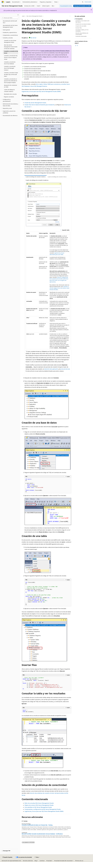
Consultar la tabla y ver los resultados (81, 30)
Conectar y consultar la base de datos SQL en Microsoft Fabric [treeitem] (11, 74)
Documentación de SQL (66, 6)
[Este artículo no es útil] (77, 45)
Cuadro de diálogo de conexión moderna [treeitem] (9, 90)
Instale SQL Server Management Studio (35, 102)
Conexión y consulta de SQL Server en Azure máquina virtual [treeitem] (11, 57)
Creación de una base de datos (83, 24)
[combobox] (10, 18)
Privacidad (48, 860)
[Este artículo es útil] (76, 45)
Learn (23, 16)
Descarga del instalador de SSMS (82, 6)
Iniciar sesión (88, 2)
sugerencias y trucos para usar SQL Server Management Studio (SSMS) (43, 811)
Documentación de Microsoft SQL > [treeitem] (10, 21)
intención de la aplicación (51, 369)
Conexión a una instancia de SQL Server (82, 21)
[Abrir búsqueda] (82, 2)
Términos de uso (79, 860)
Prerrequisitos (79, 19)
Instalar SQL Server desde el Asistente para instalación (39, 105)
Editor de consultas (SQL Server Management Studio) (39, 803)
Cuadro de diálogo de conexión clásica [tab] (57, 176)
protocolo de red (65, 369)
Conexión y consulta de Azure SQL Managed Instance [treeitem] (9, 68)
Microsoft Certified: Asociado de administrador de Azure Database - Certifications (42, 834)
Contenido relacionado (81, 36)
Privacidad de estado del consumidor (63, 860)
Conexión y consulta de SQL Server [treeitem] (11, 52)
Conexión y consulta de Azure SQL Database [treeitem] (9, 62)
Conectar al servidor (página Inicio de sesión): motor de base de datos (59, 288)
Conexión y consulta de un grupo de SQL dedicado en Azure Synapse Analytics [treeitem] (10, 80)
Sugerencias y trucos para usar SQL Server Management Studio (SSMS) (41, 91)
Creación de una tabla (80, 26)
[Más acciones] (70, 16)
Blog (36, 860)
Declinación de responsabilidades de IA (11, 860)
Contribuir (42, 860)
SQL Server (33, 38)
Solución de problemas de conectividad (81, 33)
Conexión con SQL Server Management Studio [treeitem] (10, 41)
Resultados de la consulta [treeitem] (10, 94)
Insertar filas (78, 28)
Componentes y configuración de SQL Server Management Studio (42, 809)
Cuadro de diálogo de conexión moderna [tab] (35, 176)
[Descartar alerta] (91, 10)
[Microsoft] (3, 2)
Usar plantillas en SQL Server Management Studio (38, 807)
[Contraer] (18, 15)
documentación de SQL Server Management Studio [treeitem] (10, 26)
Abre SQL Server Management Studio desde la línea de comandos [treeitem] (10, 46)
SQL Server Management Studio (34, 16)
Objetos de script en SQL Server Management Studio (38, 805)
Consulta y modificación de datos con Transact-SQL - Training (37, 825)
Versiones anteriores (28, 860)
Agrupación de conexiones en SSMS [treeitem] (10, 86)
